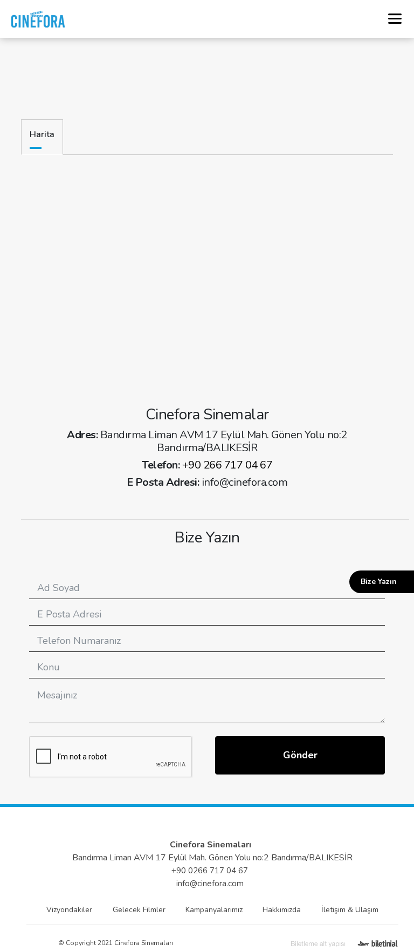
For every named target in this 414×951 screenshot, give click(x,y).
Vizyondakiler (69, 910)
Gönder (300, 755)
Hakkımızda (282, 910)
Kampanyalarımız (214, 910)
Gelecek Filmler (139, 910)
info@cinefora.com (210, 883)
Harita (42, 134)
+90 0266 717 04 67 (209, 870)
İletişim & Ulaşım (349, 910)
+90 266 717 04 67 (227, 465)
